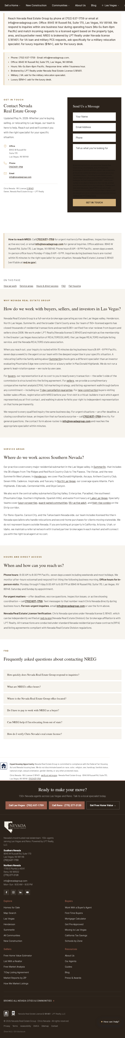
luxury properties (27, 502)
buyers (12, 375)
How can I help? (111, 1021)
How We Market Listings (16, 983)
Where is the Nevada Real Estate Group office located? (36, 698)
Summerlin (55, 358)
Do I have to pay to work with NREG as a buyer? (33, 710)
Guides (68, 966)
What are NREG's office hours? (24, 686)
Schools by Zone (73, 941)
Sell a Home (11, 5)
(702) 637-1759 (16, 166)
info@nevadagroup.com (20, 177)
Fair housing (75, 285)
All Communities (12, 935)
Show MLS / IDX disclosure (14, 1032)
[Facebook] (6, 892)
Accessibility (25, 1026)
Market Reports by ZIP (15, 978)
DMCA (36, 1026)
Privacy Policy (91, 195)
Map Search (10, 913)
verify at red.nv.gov (49, 775)
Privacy (7, 1026)
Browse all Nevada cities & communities (28, 1001)
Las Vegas (9, 918)
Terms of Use (77, 195)
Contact (54, 1026)
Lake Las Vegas (99, 497)
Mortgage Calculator (75, 918)
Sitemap (45, 1026)
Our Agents (70, 961)
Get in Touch (94, 202)
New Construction (36, 5)
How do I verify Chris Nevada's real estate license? (34, 734)
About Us (80, 5)
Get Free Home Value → (103, 805)
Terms (15, 1026)
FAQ (63, 285)
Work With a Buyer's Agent (78, 907)
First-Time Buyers (74, 913)
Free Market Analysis (14, 966)
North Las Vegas (66, 481)
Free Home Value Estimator (18, 955)
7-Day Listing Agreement (16, 972)
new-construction (88, 389)
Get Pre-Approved (74, 924)
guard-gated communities (53, 502)
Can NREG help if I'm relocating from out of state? (34, 722)
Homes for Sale (12, 907)
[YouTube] (27, 892)
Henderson (40, 476)
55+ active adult (77, 502)
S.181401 (30, 188)
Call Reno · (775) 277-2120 (66, 805)
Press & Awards (73, 978)
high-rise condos (101, 502)
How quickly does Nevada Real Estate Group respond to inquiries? (43, 674)
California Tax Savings (76, 935)
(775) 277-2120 (11, 875)
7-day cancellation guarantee (56, 389)
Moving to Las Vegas (75, 929)
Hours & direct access (47, 285)
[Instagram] (13, 892)
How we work (10, 285)
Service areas (26, 285)
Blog (93, 5)
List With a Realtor (13, 961)
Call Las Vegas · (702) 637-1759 (26, 805)
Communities (59, 5)
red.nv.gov (29, 262)
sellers (70, 380)
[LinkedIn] (20, 892)
